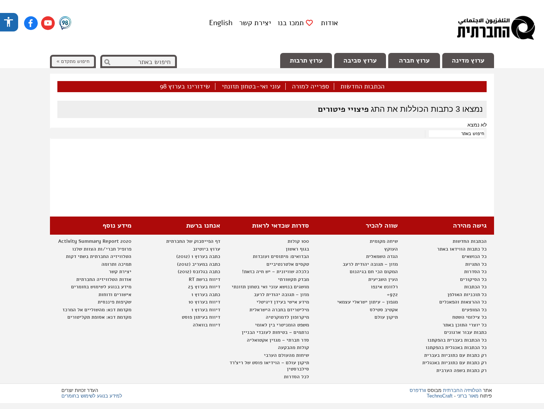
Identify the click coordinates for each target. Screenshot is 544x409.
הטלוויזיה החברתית (462, 390)
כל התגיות (476, 264)
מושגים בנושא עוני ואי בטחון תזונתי (270, 287)
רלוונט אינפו (384, 287)
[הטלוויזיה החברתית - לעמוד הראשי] (496, 29)
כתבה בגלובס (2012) (199, 271)
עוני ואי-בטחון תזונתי (251, 86)
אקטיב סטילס (384, 309)
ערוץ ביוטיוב (206, 249)
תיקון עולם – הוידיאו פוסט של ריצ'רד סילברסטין (269, 365)
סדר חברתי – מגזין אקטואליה (278, 340)
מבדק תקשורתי (293, 279)
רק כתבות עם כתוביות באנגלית (454, 362)
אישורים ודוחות (114, 294)
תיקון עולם (386, 317)
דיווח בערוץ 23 (204, 287)
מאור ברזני (467, 396)
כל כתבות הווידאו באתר (462, 249)
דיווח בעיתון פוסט (201, 317)
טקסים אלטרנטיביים (287, 264)
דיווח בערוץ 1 (205, 309)
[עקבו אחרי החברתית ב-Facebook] (31, 23)
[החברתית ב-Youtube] (48, 23)
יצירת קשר (255, 23)
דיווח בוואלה (206, 325)
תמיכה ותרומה (116, 264)
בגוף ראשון (297, 249)
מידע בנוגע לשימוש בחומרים (101, 287)
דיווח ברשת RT (204, 279)
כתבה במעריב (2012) (198, 264)
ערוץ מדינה (468, 60)
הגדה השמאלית (382, 256)
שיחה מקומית (384, 241)
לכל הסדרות (296, 376)
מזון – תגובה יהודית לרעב (370, 264)
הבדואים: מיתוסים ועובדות (281, 256)
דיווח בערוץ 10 (204, 302)
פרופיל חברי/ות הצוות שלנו (101, 249)
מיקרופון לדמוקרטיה (287, 317)
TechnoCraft (440, 396)
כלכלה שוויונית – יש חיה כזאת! (275, 271)
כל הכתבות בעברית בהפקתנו (457, 340)
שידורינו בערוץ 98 (185, 86)
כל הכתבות (475, 287)
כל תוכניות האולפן (467, 294)
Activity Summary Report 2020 (94, 241)
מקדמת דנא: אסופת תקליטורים (99, 317)
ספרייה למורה (310, 86)
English (220, 23)
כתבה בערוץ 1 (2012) (198, 256)
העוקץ (391, 249)
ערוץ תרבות (306, 60)
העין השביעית (383, 279)
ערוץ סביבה (360, 60)
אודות (329, 23)
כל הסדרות (475, 271)
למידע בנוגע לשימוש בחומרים (91, 396)
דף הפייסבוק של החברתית (193, 241)
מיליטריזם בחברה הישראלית (279, 309)
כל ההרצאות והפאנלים (463, 302)
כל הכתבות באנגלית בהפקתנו (456, 347)
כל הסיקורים (473, 279)
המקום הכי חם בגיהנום (374, 271)
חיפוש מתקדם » (73, 61)
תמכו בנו (291, 23)
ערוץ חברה (414, 60)
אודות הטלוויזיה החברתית (103, 279)
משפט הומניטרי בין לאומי (282, 325)
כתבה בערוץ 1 (205, 294)
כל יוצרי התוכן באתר (465, 325)
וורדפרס (418, 390)
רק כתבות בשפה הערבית (461, 370)
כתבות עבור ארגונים (465, 332)
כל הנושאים (474, 256)
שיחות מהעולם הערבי (286, 355)
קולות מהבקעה (293, 347)
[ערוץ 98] (65, 23)
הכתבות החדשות (362, 86)
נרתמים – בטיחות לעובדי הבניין (275, 332)
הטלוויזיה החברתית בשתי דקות (98, 256)
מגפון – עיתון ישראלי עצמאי (367, 302)
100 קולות (298, 241)
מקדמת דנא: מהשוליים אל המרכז (97, 309)
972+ (392, 294)
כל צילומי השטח (469, 317)
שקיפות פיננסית (114, 302)
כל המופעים (474, 309)
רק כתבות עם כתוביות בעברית (455, 355)
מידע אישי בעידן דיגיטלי (282, 302)
